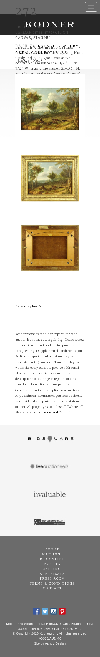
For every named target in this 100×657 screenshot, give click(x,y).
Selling (52, 569)
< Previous (22, 306)
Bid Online (52, 559)
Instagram (53, 611)
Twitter (45, 611)
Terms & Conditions (52, 583)
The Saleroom (50, 522)
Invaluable (50, 495)
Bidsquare (50, 439)
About (52, 549)
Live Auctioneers (50, 467)
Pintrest (62, 611)
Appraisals (52, 574)
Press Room (52, 578)
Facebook (36, 611)
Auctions (52, 554)
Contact (52, 588)
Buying (52, 564)
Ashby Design (55, 643)
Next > (36, 306)
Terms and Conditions (58, 412)
